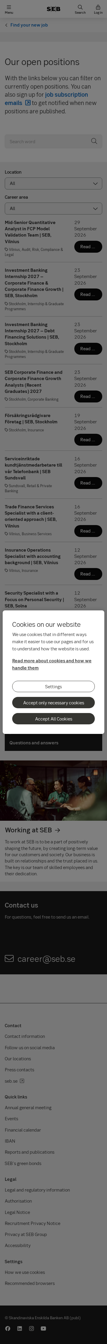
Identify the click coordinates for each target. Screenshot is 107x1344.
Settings (53, 686)
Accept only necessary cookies (53, 703)
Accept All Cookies (53, 719)
